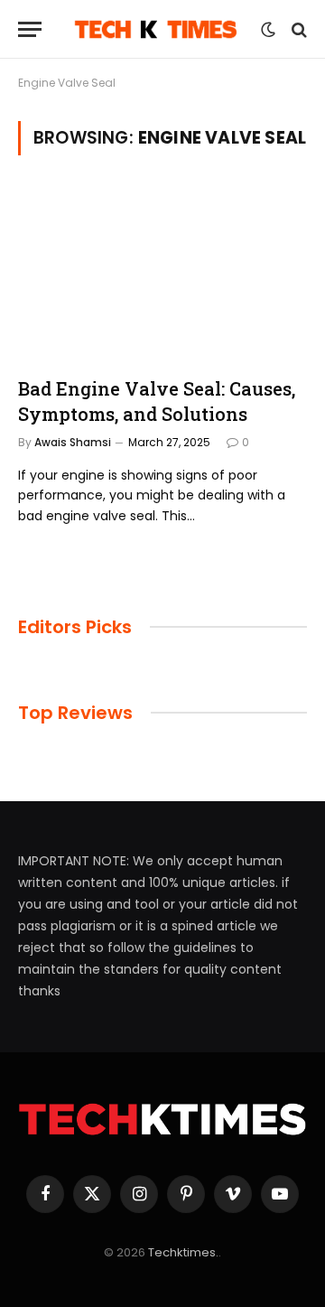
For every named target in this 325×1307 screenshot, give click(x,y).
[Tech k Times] (156, 29)
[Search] (297, 29)
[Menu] (30, 29)
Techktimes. (183, 1252)
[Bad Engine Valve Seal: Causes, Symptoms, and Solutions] (162, 272)
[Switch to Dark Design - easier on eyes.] (268, 30)
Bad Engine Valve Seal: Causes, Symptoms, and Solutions (156, 401)
